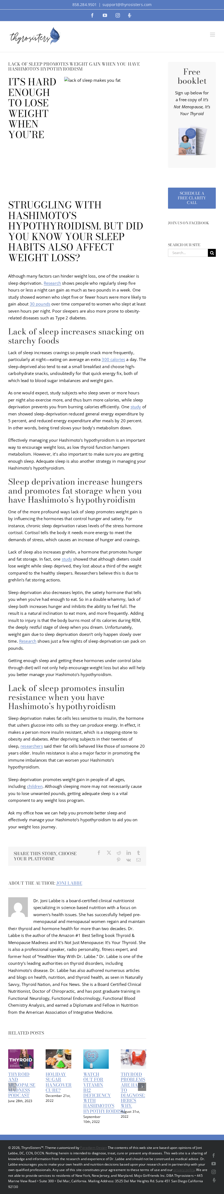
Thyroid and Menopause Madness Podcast (21, 1085)
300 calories (113, 359)
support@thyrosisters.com (127, 4)
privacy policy (183, 1169)
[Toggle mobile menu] (213, 34)
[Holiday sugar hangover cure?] (58, 1052)
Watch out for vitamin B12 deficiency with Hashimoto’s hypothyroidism (104, 1092)
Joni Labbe (69, 883)
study (136, 406)
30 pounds (40, 304)
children (35, 786)
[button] (12, 1087)
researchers (31, 746)
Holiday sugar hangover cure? (59, 1082)
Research (52, 283)
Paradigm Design (93, 1147)
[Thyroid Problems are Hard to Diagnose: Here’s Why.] (133, 1052)
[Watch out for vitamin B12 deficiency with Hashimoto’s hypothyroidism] (96, 1052)
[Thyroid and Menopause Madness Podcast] (21, 1052)
